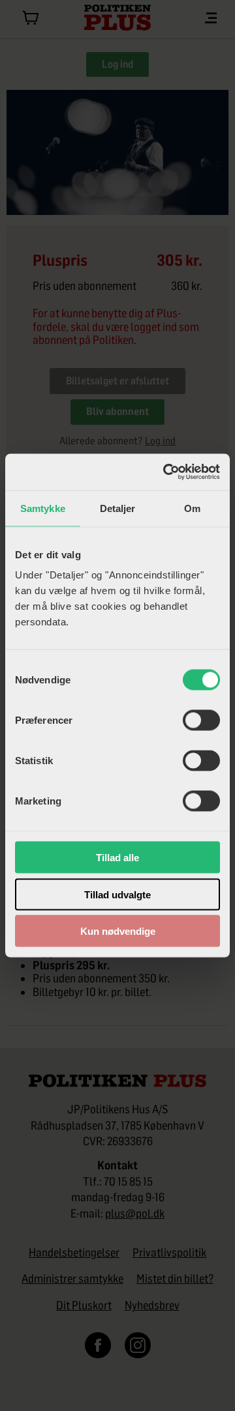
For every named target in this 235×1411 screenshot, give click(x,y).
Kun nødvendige (117, 931)
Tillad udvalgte (117, 894)
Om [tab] (192, 507)
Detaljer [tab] (118, 507)
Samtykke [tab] (42, 507)
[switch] (201, 720)
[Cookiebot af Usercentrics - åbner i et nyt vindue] (166, 472)
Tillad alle (117, 857)
